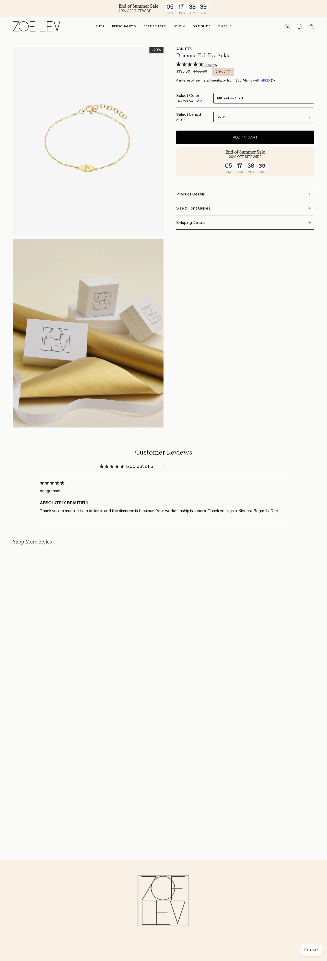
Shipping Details (190, 222)
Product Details (190, 193)
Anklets (184, 49)
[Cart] (311, 26)
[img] (52, 483)
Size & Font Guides (193, 208)
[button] (100, 27)
